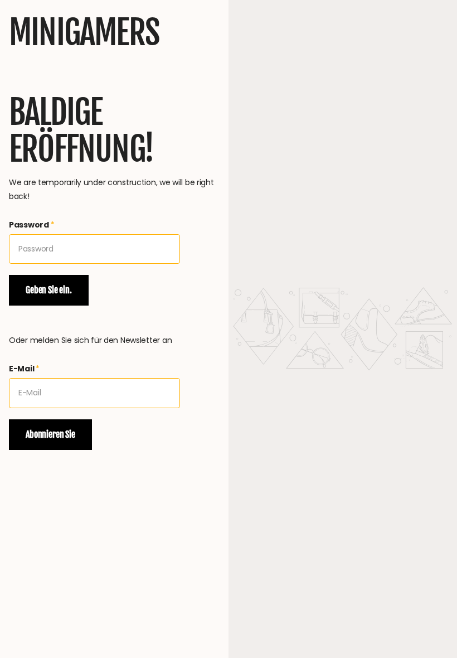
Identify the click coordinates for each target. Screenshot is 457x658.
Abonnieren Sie (50, 434)
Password (32, 224)
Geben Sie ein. (49, 290)
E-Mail (24, 368)
